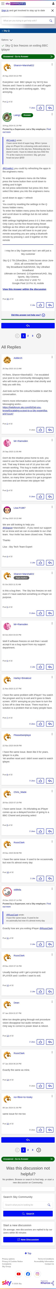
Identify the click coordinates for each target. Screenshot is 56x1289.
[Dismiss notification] (53, 11)
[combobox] (25, 20)
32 (8, 299)
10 (8, 872)
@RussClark (12, 915)
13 (8, 1036)
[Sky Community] (16, 4)
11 (8, 938)
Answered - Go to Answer (28, 56)
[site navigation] (2, 3)
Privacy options (8, 1259)
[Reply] (49, 107)
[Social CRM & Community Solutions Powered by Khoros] (47, 1282)
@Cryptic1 (11, 140)
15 (8, 1124)
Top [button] (29, 1253)
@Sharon (8, 528)
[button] (52, 64)
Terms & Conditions (46, 1259)
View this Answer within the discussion (24, 289)
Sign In (53, 4)
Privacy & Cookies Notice (12, 1261)
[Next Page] (38, 335)
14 (8, 1080)
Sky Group (6, 1266)
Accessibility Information (44, 1261)
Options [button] (4, 40)
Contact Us (49, 1264)
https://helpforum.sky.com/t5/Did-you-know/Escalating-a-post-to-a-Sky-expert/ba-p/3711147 (25, 410)
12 (8, 985)
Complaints (6, 1264)
